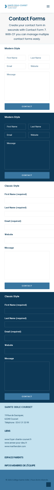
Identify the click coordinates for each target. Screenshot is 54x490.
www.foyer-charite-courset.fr (18, 439)
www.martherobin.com (15, 446)
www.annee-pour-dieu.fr (16, 443)
